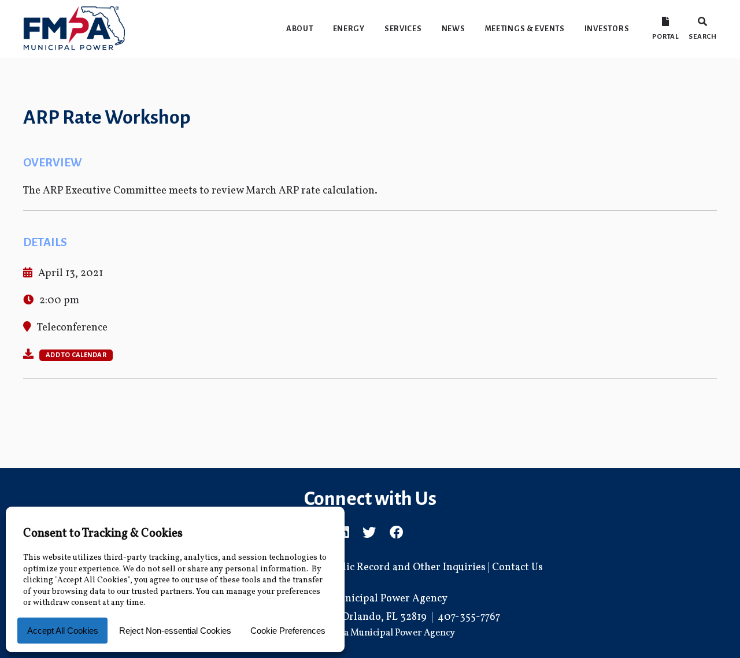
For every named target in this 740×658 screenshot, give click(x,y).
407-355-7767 (469, 617)
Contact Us (517, 567)
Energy (349, 28)
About (299, 28)
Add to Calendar (76, 355)
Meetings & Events (525, 28)
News (453, 28)
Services (403, 28)
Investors (606, 28)
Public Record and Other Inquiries (405, 567)
